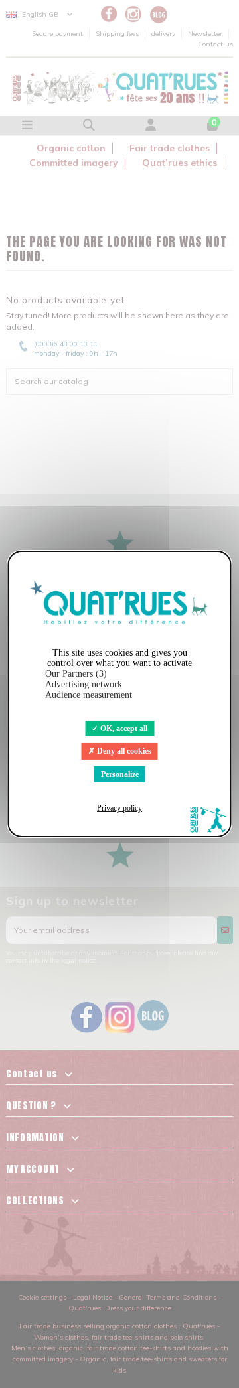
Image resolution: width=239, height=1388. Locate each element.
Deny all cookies (123, 751)
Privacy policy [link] (119, 808)
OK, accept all (122, 728)
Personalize (120, 774)
